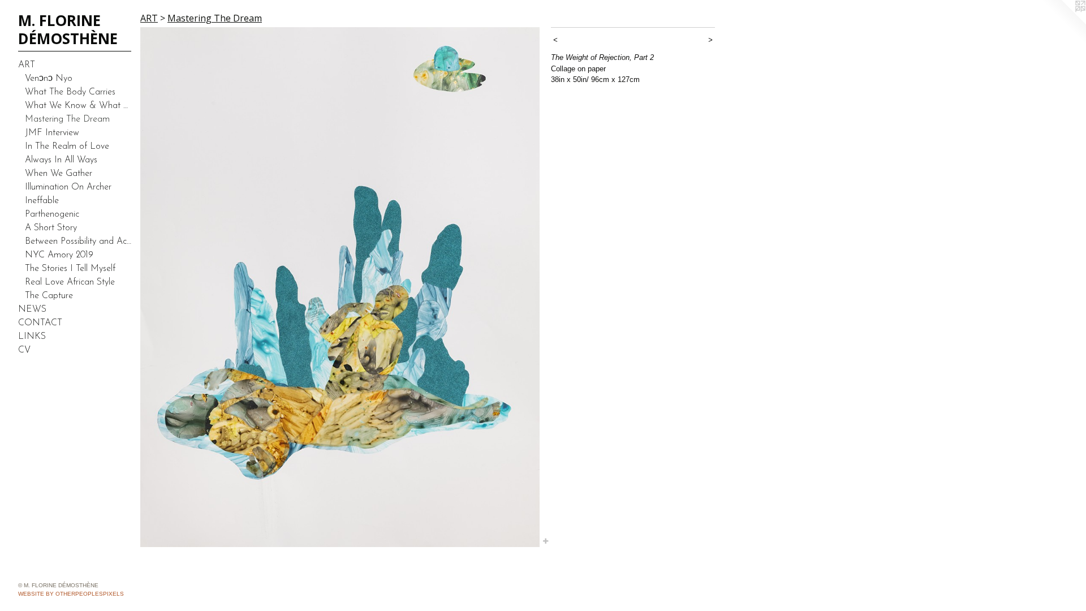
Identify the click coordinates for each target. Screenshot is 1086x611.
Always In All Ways (61, 160)
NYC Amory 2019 (59, 255)
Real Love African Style (70, 282)
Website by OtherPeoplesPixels (71, 594)
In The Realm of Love (67, 146)
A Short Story (51, 228)
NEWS (32, 309)
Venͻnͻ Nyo (48, 78)
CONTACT (40, 323)
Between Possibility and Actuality (78, 241)
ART (26, 65)
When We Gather (58, 173)
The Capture (49, 295)
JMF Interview (52, 132)
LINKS (32, 336)
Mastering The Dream (67, 119)
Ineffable (42, 200)
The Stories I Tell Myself (70, 268)
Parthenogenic (52, 214)
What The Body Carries (70, 92)
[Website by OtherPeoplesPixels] (1063, 22)
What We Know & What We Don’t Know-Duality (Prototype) (78, 105)
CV (24, 350)
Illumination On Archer (68, 187)
